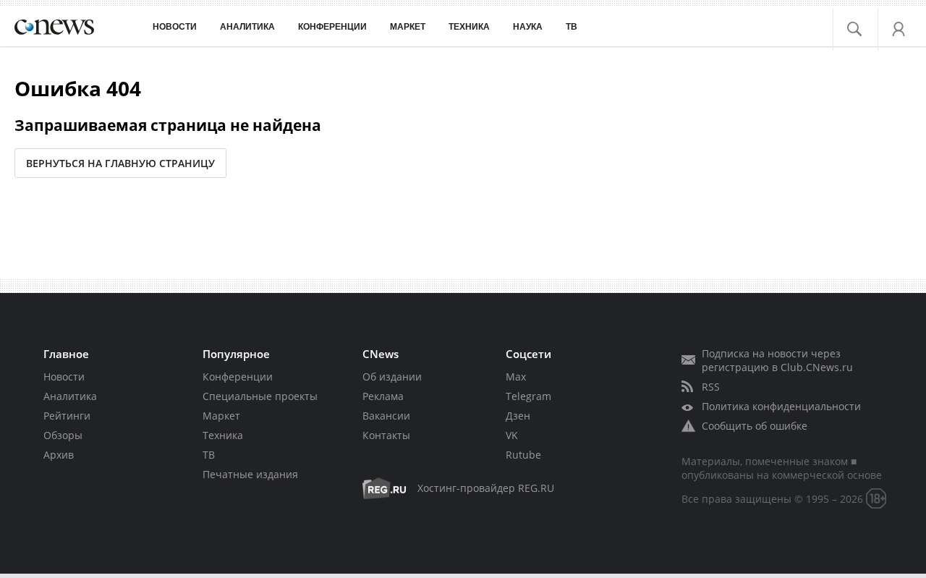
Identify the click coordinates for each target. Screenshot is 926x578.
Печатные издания (250, 474)
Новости (64, 376)
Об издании (392, 376)
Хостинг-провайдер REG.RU (485, 488)
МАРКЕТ (407, 27)
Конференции (238, 376)
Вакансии (386, 415)
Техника (223, 435)
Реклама (383, 396)
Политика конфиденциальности (781, 406)
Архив (58, 455)
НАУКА (528, 27)
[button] (862, 25)
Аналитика (247, 27)
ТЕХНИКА (469, 27)
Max (516, 376)
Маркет (221, 415)
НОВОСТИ (175, 27)
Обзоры (62, 435)
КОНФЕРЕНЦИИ (332, 27)
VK (512, 435)
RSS (711, 387)
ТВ (571, 27)
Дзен (518, 415)
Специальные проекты (260, 396)
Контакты (386, 435)
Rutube (523, 455)
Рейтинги (66, 415)
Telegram (528, 396)
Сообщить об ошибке (754, 426)
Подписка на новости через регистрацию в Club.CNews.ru (777, 360)
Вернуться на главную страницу (120, 163)
